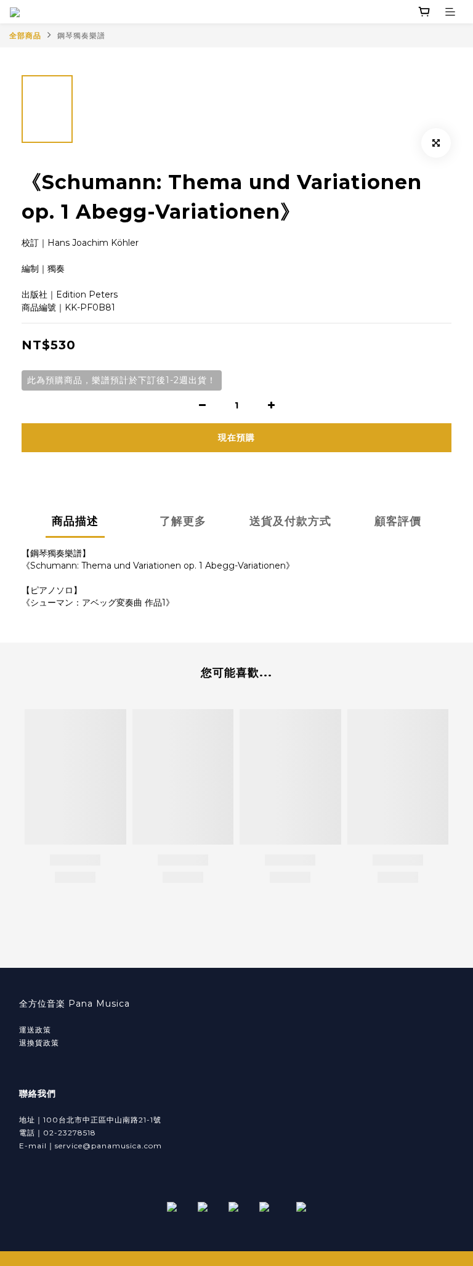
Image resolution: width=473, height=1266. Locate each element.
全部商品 (25, 35)
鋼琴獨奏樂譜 (81, 35)
